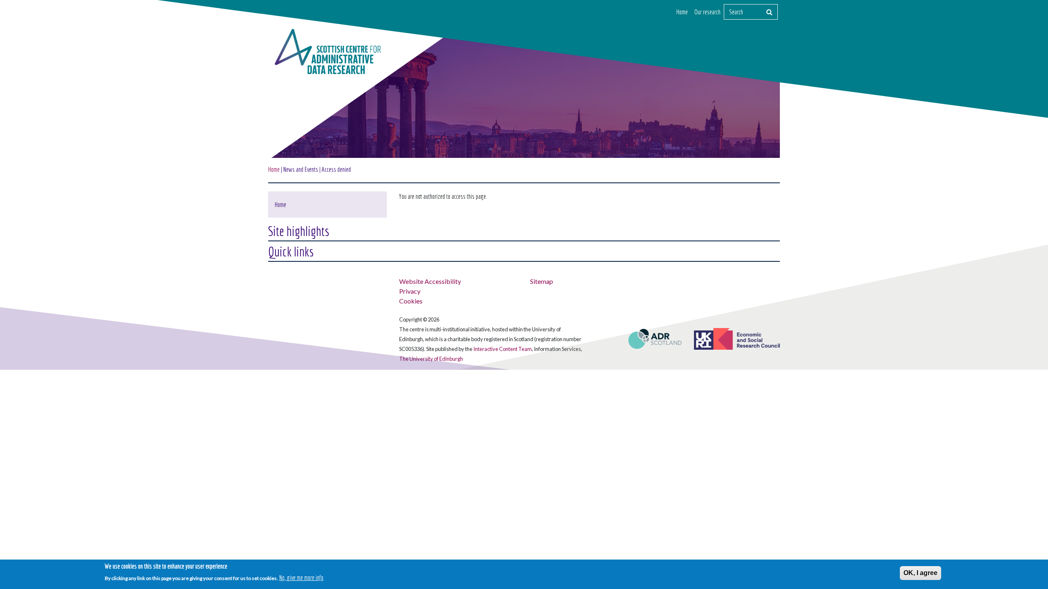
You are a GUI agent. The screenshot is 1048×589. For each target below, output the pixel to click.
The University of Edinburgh (431, 358)
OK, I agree (920, 572)
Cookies (410, 301)
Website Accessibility (430, 281)
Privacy (409, 291)
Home (682, 12)
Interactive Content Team (502, 349)
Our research (707, 12)
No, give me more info (301, 577)
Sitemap (541, 281)
